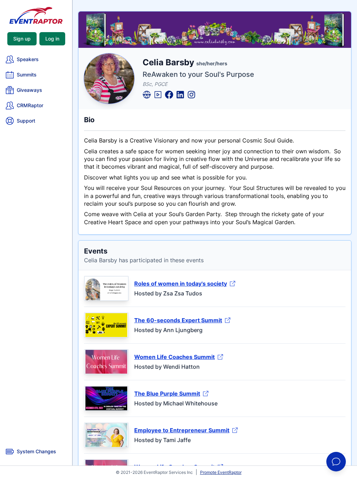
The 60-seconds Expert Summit (178, 320)
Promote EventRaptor (221, 472)
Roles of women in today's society (180, 283)
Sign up (22, 39)
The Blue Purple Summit (167, 393)
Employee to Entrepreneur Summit (181, 430)
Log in (52, 39)
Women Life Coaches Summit (174, 356)
